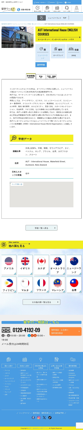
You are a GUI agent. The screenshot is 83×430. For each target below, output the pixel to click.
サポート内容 (66, 11)
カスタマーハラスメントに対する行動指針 (74, 403)
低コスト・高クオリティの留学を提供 (42, 375)
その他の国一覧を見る (41, 302)
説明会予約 (56, 377)
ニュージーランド (10, 381)
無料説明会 (52, 2)
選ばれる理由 (37, 11)
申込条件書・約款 (74, 398)
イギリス (7, 373)
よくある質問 (57, 385)
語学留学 (23, 370)
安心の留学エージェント (42, 385)
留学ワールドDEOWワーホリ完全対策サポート (26, 375)
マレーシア (8, 392)
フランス (7, 389)
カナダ (7, 376)
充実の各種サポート (42, 381)
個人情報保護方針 (74, 395)
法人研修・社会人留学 (26, 399)
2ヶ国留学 (24, 396)
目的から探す (57, 11)
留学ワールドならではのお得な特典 (42, 390)
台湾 (6, 394)
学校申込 (61, 2)
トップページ (24, 413)
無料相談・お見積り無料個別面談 (60, 331)
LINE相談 (69, 2)
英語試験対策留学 (26, 393)
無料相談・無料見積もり (41, 2)
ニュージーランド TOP (57, 18)
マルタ (7, 386)
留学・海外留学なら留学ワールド (39, 428)
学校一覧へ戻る (41, 228)
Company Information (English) (72, 375)
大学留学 (23, 390)
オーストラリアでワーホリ (26, 381)
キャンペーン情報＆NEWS (58, 381)
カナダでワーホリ (26, 385)
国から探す (47, 11)
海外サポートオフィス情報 (74, 381)
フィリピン (8, 384)
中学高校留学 (25, 387)
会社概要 (71, 370)
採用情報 (71, 392)
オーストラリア (9, 378)
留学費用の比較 (57, 387)
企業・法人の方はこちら (74, 389)
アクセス (76, 11)
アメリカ (7, 370)
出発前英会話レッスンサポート (42, 395)
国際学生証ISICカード (42, 400)
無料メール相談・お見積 (58, 374)
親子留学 (23, 403)
